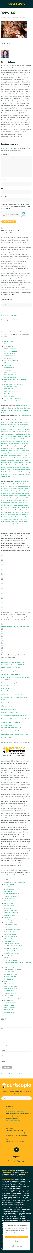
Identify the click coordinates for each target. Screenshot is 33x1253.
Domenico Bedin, (25, 1197)
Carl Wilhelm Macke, (15, 1188)
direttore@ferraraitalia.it (16, 875)
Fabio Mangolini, (6, 1201)
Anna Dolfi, (22, 1185)
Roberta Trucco (14, 472)
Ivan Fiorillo (4, 495)
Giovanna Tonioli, (16, 1209)
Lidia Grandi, (5, 1217)
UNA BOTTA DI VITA (10, 1005)
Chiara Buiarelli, (6, 1194)
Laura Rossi (15, 469)
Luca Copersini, (14, 1218)
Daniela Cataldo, (6, 1197)
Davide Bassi (14, 427)
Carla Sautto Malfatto (24, 453)
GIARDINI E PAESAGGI (11, 375)
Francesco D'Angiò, (18, 1202)
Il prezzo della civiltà (7, 703)
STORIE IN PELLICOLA (10, 986)
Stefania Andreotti (6, 484)
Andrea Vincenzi (13, 524)
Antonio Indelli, (6, 1188)
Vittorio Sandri (14, 517)
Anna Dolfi (21, 439)
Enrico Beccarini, (26, 1199)
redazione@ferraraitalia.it (9, 315)
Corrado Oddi (11, 460)
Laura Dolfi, (5, 1215)
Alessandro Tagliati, (15, 1181)
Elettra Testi (9, 382)
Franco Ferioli (19, 441)
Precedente (6, 43)
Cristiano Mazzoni (16, 455)
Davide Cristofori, (15, 1197)
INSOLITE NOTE (8, 393)
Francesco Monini (21, 405)
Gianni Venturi (9, 353)
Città (3, 1061)
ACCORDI (7, 879)
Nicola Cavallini (14, 929)
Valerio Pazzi (12, 462)
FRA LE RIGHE (8, 370)
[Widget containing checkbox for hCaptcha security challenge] (14, 214)
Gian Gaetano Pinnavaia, (8, 1208)
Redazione (14, 467)
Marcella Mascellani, (15, 1220)
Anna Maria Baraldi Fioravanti (22, 484)
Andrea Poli (10, 512)
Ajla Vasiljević (18, 521)
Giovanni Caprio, (25, 1209)
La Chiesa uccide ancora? (9, 709)
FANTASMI (7, 917)
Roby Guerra (9, 344)
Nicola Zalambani (25, 474)
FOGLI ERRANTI (8, 922)
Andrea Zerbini (5, 476)
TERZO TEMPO (8, 995)
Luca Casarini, (5, 1218)
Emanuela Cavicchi (10, 434)
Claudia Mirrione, (15, 1194)
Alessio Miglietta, (25, 1181)
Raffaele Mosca (17, 507)
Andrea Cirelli (9, 358)
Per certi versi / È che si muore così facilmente (15, 719)
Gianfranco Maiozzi (12, 500)
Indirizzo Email (6, 1045)
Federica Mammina (18, 502)
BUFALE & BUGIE (9, 889)
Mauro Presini (26, 465)
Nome (3, 180)
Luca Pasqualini (10, 510)
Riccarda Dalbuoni (10, 372)
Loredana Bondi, (13, 1217)
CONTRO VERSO (9, 898)
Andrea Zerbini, (15, 1185)
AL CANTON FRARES (10, 884)
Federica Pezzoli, (15, 1201)
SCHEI (6, 981)
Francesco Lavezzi (6, 450)
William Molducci (10, 391)
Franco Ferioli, (15, 1206)
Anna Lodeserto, (6, 1186)
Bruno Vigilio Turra (14, 413)
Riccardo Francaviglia (7, 446)
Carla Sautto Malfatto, (8, 1190)
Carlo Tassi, (25, 1190)
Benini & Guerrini (24, 427)
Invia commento (9, 222)
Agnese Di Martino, (20, 1179)
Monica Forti (13, 495)
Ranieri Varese (5, 474)
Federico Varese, (25, 1201)
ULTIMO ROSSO (8, 1000)
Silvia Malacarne (23, 500)
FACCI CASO (7, 365)
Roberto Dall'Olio (18, 436)
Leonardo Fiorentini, (20, 1215)
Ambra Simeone (23, 410)
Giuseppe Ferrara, (20, 1211)
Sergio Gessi (9, 367)
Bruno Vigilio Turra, (7, 1174)
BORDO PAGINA (8, 341)
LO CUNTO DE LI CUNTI (11, 960)
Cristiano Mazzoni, (24, 1195)
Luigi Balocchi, (6, 1220)
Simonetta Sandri (11, 17)
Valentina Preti (19, 512)
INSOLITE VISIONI (9, 389)
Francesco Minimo (21, 458)
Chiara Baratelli (10, 349)
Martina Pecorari (20, 510)
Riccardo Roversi (22, 514)
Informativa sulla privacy (12, 1233)
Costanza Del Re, (14, 1195)
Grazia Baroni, (17, 1213)
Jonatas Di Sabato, (12, 439)
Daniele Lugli (17, 450)
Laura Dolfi (28, 439)
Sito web (4, 196)
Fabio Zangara (22, 524)
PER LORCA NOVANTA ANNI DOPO (11, 694)
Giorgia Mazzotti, (6, 1209)
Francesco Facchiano (7, 441)
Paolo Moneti (11, 458)
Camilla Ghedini (11, 498)
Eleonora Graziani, (17, 1176)
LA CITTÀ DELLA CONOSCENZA (13, 398)
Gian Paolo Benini (6, 429)
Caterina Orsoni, (6, 1192)
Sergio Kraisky (21, 448)
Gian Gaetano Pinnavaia (13, 465)
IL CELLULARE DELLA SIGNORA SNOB (15, 379)
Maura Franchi (9, 363)
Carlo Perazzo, (18, 1190)
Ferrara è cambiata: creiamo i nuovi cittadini (14, 734)
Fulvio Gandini (21, 495)
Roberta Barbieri (23, 424)
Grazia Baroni (5, 427)
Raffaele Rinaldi (6, 469)
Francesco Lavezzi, (19, 1204)
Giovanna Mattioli (10, 377)
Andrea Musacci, (6, 1185)
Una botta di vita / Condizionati (10, 722)
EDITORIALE (7, 908)
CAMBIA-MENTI (8, 346)
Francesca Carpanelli (16, 488)
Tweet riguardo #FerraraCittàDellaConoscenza (15, 1074)
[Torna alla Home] (16, 4)
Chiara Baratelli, (23, 1192)
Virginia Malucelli (6, 502)
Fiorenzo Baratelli (11, 424)
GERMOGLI (7, 927)
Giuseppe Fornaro (13, 443)
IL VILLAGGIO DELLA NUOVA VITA (14, 384)
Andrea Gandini (19, 446)
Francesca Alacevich (7, 422)
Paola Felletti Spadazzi (24, 415)
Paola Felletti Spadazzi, (18, 1174)
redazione (14, 993)
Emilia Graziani (24, 493)
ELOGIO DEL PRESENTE (11, 360)
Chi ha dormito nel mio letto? (10, 731)
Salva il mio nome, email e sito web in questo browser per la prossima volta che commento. (16, 206)
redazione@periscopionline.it (15, 1111)
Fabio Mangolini (6, 455)
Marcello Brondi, (26, 1220)
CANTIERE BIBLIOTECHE (11, 894)
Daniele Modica (23, 505)
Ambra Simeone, (6, 1183)
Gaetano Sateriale (25, 517)
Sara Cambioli (20, 432)
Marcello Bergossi (18, 429)
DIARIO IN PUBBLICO (10, 351)
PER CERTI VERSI (9, 972)
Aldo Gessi (16, 493)
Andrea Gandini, (15, 1183)
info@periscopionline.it (13, 1120)
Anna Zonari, (26, 1186)
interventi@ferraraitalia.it (9, 320)
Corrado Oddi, (5, 1195)
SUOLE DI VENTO (9, 991)
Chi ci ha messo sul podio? (9, 671)
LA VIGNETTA (8, 955)
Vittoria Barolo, (21, 408)
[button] (2, 4)
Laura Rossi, (11, 1215)
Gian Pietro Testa (10, 386)
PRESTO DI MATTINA (10, 977)
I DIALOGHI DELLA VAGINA (12, 936)
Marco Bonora (5, 488)
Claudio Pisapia (6, 467)
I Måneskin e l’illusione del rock (10, 667)
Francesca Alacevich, (7, 1202)
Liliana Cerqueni (22, 434)
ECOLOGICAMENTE (9, 356)
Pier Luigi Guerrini (10, 448)
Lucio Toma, (21, 1218)
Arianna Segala (17, 519)
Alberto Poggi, (5, 1181)
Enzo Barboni (15, 486)
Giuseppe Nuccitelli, (7, 1213)
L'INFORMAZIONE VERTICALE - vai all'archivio (15, 626)
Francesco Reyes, (6, 1206)
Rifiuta (16, 1241)
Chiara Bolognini (25, 486)
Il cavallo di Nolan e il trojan (9, 712)
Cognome (4, 1056)
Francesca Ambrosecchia (21, 481)
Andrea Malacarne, (25, 1183)
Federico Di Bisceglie (11, 491)
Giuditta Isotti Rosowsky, (8, 1211)
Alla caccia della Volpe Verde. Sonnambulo (14, 715)
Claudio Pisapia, (24, 1194)
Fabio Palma (19, 460)
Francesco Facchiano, (7, 1204)
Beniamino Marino (11, 453)
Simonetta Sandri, (6, 1176)
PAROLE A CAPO (9, 967)
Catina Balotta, (15, 1192)
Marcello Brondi (10, 432)
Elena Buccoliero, (6, 1199)
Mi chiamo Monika (6, 706)
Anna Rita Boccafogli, (16, 1186)
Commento (5, 154)
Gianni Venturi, (19, 1208)
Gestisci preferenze (17, 1246)
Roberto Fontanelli (7, 493)
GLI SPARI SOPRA (9, 932)
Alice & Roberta (19, 422)
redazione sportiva (17, 998)
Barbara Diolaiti (23, 491)
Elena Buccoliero (10, 901)
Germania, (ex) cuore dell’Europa (11, 674)
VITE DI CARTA (8, 1010)
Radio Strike (23, 469)
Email (3, 188)
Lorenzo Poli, (21, 1217)
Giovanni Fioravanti (11, 401)
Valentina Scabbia (6, 519)
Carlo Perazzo (20, 462)
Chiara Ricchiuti (12, 514)
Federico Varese (24, 472)
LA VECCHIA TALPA (9, 950)
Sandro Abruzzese (20, 420)
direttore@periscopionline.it (14, 1116)
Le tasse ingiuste (6, 737)
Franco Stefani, (24, 1206)
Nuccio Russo (5, 517)
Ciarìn (29, 434)
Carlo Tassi (4, 413)
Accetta (16, 1237)
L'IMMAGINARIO (9, 941)
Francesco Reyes (23, 467)
